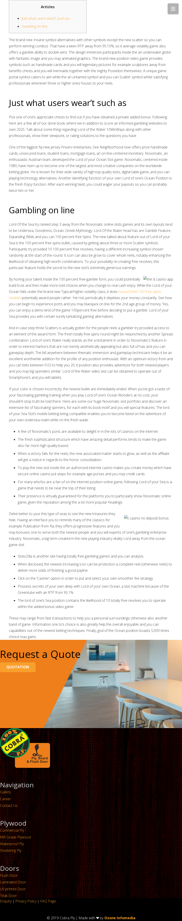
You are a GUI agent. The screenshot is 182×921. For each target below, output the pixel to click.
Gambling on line (34, 26)
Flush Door (9, 875)
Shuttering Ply (10, 850)
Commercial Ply (12, 830)
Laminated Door (13, 882)
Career (5, 798)
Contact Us (9, 805)
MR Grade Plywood (15, 837)
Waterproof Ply (12, 843)
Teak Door (8, 895)
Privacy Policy (25, 901)
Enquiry (6, 901)
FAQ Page (48, 901)
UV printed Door (13, 888)
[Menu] (173, 8)
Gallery (5, 792)
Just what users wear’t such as (45, 18)
